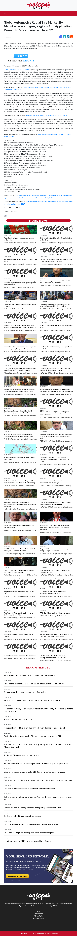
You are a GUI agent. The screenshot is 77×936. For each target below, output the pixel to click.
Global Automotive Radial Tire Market (16, 70)
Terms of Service (38, 918)
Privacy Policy (38, 916)
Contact (38, 911)
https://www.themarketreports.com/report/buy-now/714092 (46, 115)
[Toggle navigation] (4, 13)
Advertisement (38, 914)
